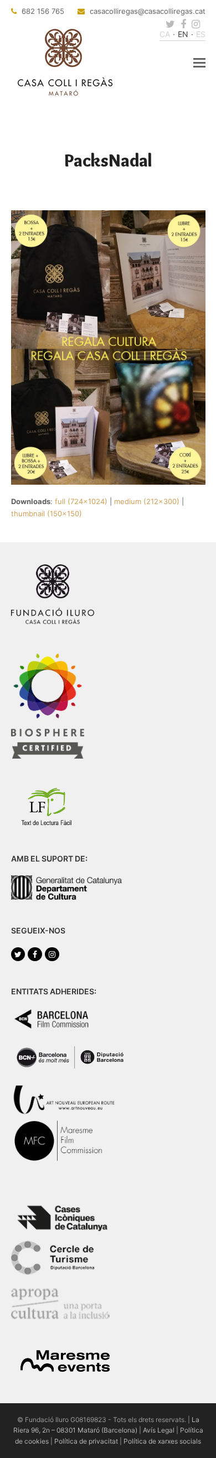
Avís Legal (158, 1430)
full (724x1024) (81, 501)
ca (165, 34)
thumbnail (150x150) (46, 513)
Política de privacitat (86, 1441)
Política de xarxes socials (162, 1441)
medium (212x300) (146, 501)
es (200, 34)
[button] (199, 62)
